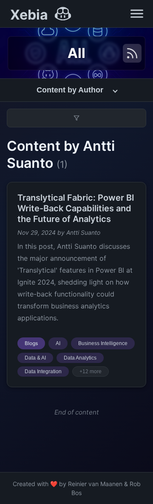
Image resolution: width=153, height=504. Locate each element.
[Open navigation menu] (137, 13)
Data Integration (43, 371)
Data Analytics (80, 358)
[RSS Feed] (132, 53)
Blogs (31, 343)
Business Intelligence (103, 343)
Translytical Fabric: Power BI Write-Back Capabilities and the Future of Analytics (75, 208)
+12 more (90, 371)
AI (58, 343)
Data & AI (35, 358)
